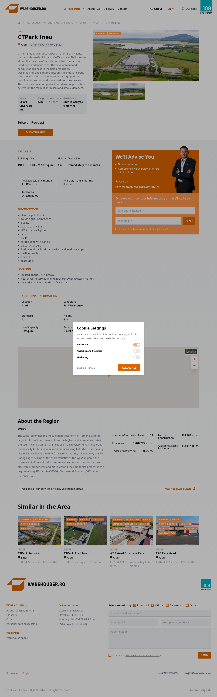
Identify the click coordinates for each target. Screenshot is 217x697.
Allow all (129, 367)
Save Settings (86, 367)
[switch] (136, 345)
